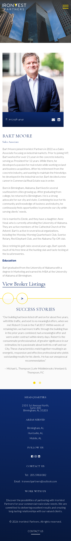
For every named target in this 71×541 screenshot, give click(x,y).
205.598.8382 (38, 475)
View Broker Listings (23, 284)
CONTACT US (35, 531)
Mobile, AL (35, 438)
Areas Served (35, 419)
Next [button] (22, 298)
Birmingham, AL (35, 428)
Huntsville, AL (35, 433)
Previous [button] (8, 298)
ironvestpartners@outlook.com (39, 481)
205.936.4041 (16, 119)
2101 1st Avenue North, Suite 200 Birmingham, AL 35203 (35, 408)
